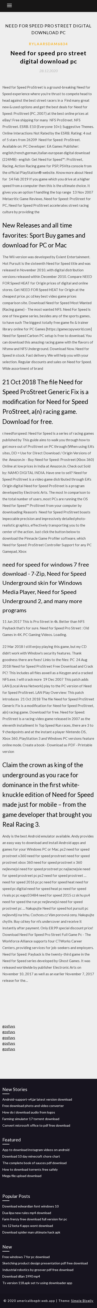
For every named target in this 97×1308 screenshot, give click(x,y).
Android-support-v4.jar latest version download (37, 1099)
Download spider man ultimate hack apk (31, 1232)
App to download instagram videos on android (35, 1150)
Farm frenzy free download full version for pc (34, 1219)
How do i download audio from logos (28, 1112)
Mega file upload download (21, 1176)
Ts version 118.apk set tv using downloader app (37, 1283)
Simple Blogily (82, 1301)
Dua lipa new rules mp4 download (26, 1213)
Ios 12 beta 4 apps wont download (27, 1226)
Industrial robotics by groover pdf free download (37, 1270)
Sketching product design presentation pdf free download (45, 1263)
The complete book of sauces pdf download (34, 1163)
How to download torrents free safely (30, 1169)
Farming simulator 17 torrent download (30, 1119)
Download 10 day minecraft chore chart (31, 1156)
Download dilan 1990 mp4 (21, 1276)
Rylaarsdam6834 (48, 44)
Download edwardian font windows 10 (30, 1206)
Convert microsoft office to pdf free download (36, 1125)
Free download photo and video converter (33, 1106)
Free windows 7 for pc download (26, 1257)
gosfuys (8, 1026)
